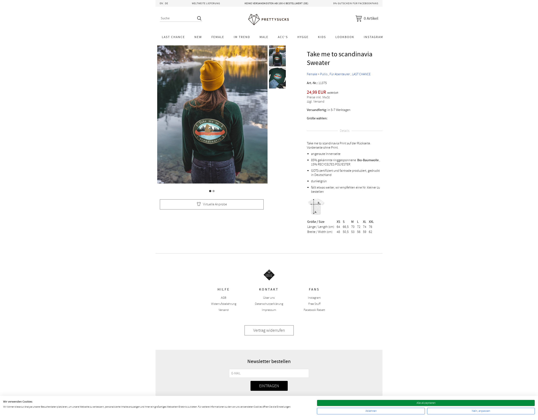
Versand (224, 310)
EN (161, 3)
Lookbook (344, 37)
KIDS (322, 37)
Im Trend (242, 37)
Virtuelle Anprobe (215, 204)
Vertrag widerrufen (269, 330)
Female (217, 37)
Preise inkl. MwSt (318, 97)
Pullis (323, 74)
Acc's (283, 37)
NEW (198, 37)
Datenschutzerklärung (269, 304)
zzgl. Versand (315, 101)
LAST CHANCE (173, 37)
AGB (223, 298)
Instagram (373, 37)
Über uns (269, 298)
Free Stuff (314, 304)
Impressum (269, 310)
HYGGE (303, 37)
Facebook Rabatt (314, 310)
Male (264, 37)
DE (166, 3)
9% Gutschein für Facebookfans (355, 3)
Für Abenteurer (340, 74)
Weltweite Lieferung (206, 3)
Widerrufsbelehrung (223, 304)
